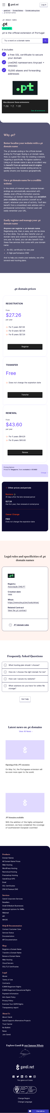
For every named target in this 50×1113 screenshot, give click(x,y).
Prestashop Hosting (10, 875)
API (3, 916)
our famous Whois (33, 1045)
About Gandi (7, 1017)
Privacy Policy (7, 1001)
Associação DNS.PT (16, 586)
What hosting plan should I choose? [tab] (24, 665)
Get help (25, 699)
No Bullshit (6, 1028)
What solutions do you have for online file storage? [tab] (27, 687)
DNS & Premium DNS (10, 889)
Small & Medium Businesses (12, 906)
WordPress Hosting (9, 868)
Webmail (5, 913)
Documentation (8, 936)
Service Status (8, 933)
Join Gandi (6, 1034)
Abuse (4, 976)
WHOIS (5, 920)
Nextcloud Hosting (9, 872)
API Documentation (9, 940)
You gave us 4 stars (25, 1080)
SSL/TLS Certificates (10, 967)
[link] (13, 1077)
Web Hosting (7, 865)
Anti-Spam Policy (8, 997)
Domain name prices (32, 10)
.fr (13, 106)
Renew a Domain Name (11, 956)
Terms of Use (7, 980)
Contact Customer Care (11, 929)
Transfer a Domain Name (11, 953)
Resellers (5, 902)
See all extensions (38, 111)
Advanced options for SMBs (13, 909)
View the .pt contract (17, 610)
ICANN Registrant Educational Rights (16, 990)
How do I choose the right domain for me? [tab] (27, 672)
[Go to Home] (13, 4)
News (4, 1031)
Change (43, 473)
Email (4, 882)
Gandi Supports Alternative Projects (16, 1021)
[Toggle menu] (3, 4)
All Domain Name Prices (11, 861)
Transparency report (10, 1008)
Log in (43, 4)
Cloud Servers (7, 963)
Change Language (25, 1102)
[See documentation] (14, 494)
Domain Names (18, 10)
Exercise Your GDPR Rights (12, 1004)
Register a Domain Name (11, 949)
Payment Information (10, 994)
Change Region (24, 1098)
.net (19, 106)
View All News (25, 731)
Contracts (6, 983)
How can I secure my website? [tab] (22, 679)
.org (6, 106)
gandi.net (7, 10)
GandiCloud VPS (8, 879)
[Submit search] (45, 40)
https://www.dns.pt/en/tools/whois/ (23, 602)
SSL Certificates (8, 886)
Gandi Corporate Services (12, 899)
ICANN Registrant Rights (11, 987)
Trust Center (7, 1024)
